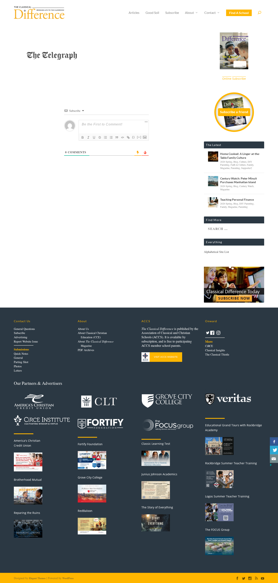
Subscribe (172, 12)
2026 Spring (226, 161)
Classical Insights (215, 350)
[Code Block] (122, 137)
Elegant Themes (37, 578)
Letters (18, 370)
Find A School (239, 13)
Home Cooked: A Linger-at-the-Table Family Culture (240, 155)
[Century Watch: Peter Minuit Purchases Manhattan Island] (213, 181)
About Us (83, 329)
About (189, 12)
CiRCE (209, 346)
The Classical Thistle (217, 354)
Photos (18, 366)
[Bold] (82, 137)
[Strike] (100, 137)
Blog (235, 161)
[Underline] (94, 137)
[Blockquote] (117, 137)
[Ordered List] (105, 137)
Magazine (225, 168)
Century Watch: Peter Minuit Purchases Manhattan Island (238, 180)
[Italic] (88, 137)
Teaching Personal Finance (237, 199)
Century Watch (246, 186)
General (18, 358)
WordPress (68, 578)
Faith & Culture (238, 164)
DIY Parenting (246, 203)
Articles (134, 12)
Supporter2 (246, 168)
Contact (210, 12)
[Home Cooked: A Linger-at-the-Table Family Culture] (213, 156)
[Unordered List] (111, 137)
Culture (242, 161)
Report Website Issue (26, 341)
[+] (139, 137)
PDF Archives (86, 350)
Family (250, 164)
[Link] (128, 137)
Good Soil (152, 12)
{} (133, 137)
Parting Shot (21, 362)
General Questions (24, 329)
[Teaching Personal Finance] (213, 202)
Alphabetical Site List (216, 252)
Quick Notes (21, 354)
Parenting (235, 168)
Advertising (20, 337)
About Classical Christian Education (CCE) (92, 335)
